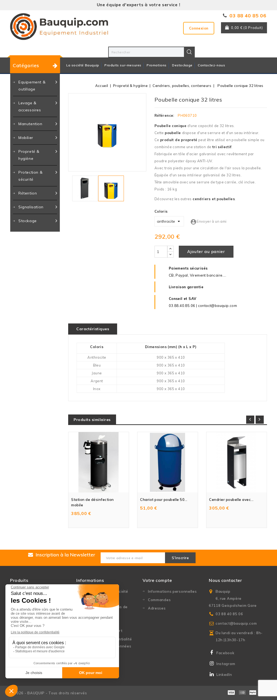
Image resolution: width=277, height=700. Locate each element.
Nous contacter (225, 580)
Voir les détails (124, 431)
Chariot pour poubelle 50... (163, 499)
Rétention (27, 193)
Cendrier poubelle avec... (231, 499)
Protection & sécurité (30, 176)
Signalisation (31, 207)
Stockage (27, 220)
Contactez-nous (211, 65)
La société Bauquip (82, 65)
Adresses (157, 608)
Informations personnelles (172, 591)
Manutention (30, 123)
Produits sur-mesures (122, 65)
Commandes (159, 600)
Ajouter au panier (206, 251)
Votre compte (157, 580)
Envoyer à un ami (208, 221)
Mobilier (25, 137)
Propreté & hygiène (28, 155)
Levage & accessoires (29, 106)
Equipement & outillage (31, 86)
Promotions (157, 65)
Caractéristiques (92, 328)
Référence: (164, 115)
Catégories (26, 65)
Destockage (182, 65)
